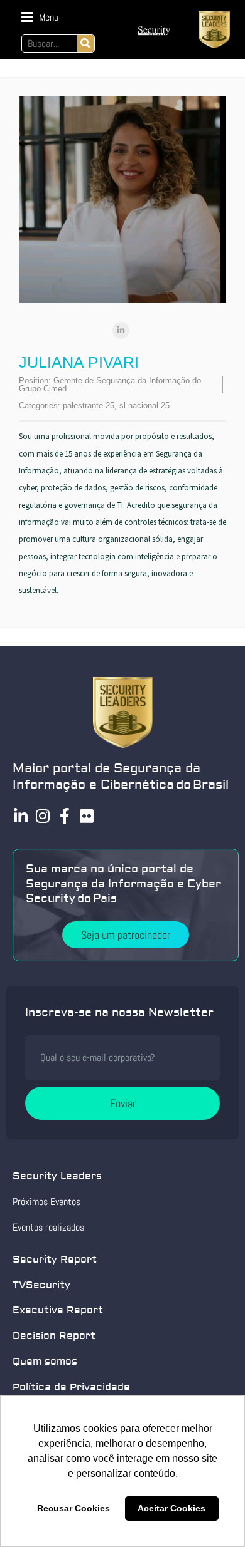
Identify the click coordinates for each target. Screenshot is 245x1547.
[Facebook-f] (64, 816)
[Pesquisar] (85, 43)
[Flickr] (86, 816)
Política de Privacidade (71, 1387)
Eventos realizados (48, 1227)
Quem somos (45, 1361)
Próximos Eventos (46, 1201)
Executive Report (58, 1310)
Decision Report (54, 1336)
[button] (39, 17)
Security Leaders (57, 1176)
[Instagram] (42, 816)
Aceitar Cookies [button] (171, 1508)
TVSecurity (41, 1285)
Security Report (55, 1259)
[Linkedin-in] (20, 816)
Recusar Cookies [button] (73, 1508)
